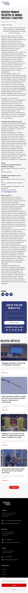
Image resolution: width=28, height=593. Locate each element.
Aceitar (14, 585)
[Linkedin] (16, 330)
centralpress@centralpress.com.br (12, 523)
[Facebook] (7, 330)
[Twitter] (13, 330)
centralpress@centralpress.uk (11, 559)
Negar (14, 589)
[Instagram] (10, 330)
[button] (3, 294)
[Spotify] (21, 330)
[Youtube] (19, 330)
